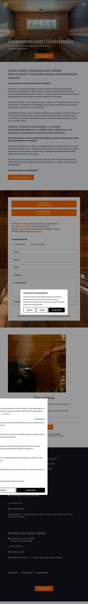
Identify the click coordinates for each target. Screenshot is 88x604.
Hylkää (42, 310)
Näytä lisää (6, 414)
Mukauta (30, 310)
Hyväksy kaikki (57, 310)
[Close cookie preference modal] (45, 402)
